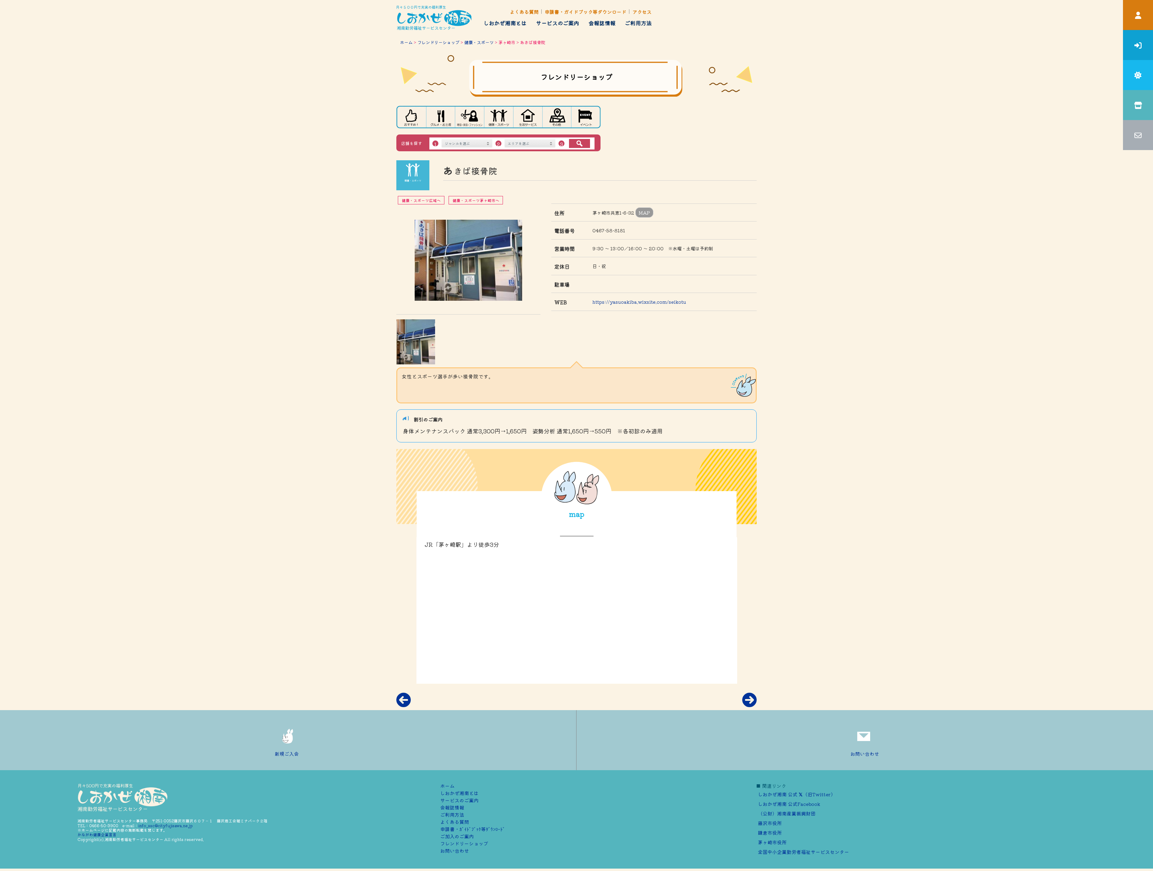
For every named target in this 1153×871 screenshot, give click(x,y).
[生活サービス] (528, 117)
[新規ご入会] (1138, 45)
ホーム (406, 42)
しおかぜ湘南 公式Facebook (789, 803)
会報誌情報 (602, 23)
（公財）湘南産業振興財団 (787, 813)
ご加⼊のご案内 (457, 836)
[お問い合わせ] (1138, 135)
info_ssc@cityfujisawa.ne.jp (165, 825)
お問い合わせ (864, 753)
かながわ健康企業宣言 (97, 834)
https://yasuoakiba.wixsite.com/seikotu (639, 301)
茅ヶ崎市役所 (772, 842)
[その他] (557, 117)
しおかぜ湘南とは (505, 23)
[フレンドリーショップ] (1138, 105)
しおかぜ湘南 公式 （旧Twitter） (797, 794)
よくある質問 (524, 11)
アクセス (642, 11)
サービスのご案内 (557, 23)
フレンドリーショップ (438, 42)
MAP (644, 212)
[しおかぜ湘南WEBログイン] (1138, 15)
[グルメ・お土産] (440, 117)
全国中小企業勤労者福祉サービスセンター (803, 851)
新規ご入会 (287, 753)
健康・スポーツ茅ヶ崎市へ (475, 200)
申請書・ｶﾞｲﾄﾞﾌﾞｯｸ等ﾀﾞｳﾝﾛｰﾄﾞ (472, 829)
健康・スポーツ (479, 42)
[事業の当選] (1138, 75)
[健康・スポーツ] (498, 117)
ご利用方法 (638, 23)
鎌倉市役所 (770, 832)
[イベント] (586, 117)
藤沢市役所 (770, 823)
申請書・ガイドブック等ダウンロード (585, 11)
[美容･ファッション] (469, 117)
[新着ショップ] (411, 117)
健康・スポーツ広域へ (421, 200)
